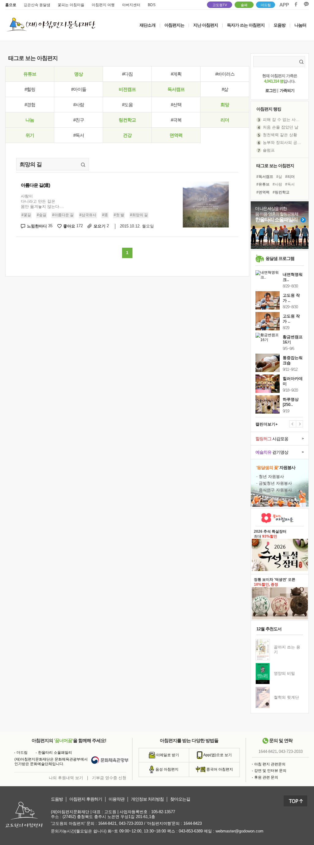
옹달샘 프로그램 (280, 258)
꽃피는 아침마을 (71, 5)
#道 (105, 215)
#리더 (290, 177)
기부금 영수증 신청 (109, 778)
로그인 (270, 90)
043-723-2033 (291, 751)
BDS (151, 5)
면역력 (176, 135)
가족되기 (287, 90)
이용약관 (116, 799)
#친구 (78, 119)
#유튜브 (263, 184)
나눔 (29, 119)
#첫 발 (119, 215)
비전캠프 (127, 89)
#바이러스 (225, 74)
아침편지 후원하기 (85, 799)
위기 (29, 135)
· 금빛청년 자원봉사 (274, 483)
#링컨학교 (281, 192)
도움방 (57, 799)
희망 (224, 104)
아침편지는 (174, 25)
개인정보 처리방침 (147, 799)
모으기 (101, 226)
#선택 (176, 104)
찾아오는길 (180, 799)
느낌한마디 (39, 226)
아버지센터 (131, 5)
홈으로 (10, 5)
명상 (78, 74)
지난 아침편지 (205, 25)
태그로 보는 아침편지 (275, 165)
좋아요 (73, 226)
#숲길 (41, 215)
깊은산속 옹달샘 (37, 5)
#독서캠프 (264, 177)
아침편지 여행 (103, 5)
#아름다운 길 (63, 215)
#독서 (78, 135)
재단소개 (147, 25)
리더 (224, 119)
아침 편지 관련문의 (269, 764)
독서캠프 (176, 89)
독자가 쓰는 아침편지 (246, 25)
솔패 (244, 5)
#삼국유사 (87, 215)
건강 (127, 135)
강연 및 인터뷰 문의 (270, 770)
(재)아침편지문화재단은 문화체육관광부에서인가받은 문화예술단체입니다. (51, 761)
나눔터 (300, 25)
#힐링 (30, 89)
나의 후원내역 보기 (66, 778)
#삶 (225, 89)
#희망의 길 (139, 215)
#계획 (176, 74)
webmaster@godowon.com (239, 831)
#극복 (176, 119)
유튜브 (29, 74)
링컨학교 (127, 119)
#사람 (78, 104)
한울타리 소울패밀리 (55, 752)
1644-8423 (192, 823)
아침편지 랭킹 (268, 109)
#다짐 (127, 74)
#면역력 (263, 192)
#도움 (127, 104)
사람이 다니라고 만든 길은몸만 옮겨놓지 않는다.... (42, 201)
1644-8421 (267, 751)
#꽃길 (26, 215)
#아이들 (78, 89)
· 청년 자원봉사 (270, 476)
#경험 (30, 104)
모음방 (279, 25)
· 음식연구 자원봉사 (274, 490)
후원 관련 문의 (266, 777)
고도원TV (220, 5)
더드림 (266, 5)
